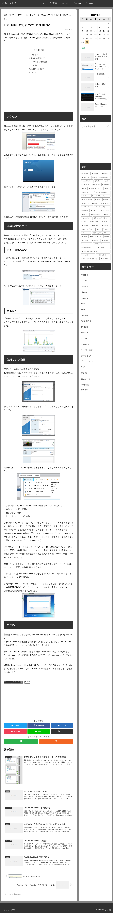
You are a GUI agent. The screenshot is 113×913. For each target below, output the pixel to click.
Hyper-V (84, 298)
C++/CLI (84, 281)
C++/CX (84, 286)
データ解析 (86, 356)
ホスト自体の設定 (40, 62)
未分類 (84, 373)
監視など (36, 65)
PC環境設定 (86, 321)
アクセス (34, 55)
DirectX (84, 292)
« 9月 (82, 48)
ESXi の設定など (38, 58)
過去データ (86, 379)
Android (84, 275)
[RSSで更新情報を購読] (56, 741)
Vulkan (84, 338)
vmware (8, 682)
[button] (62, 731)
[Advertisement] (38, 94)
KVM (83, 304)
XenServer (85, 344)
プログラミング (88, 361)
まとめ (34, 72)
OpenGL (84, 315)
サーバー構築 (19, 682)
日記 (83, 367)
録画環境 (85, 385)
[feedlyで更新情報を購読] (21, 741)
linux (83, 309)
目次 (36, 50)
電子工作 (85, 390)
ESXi (28, 682)
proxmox (84, 327)
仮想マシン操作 (37, 69)
